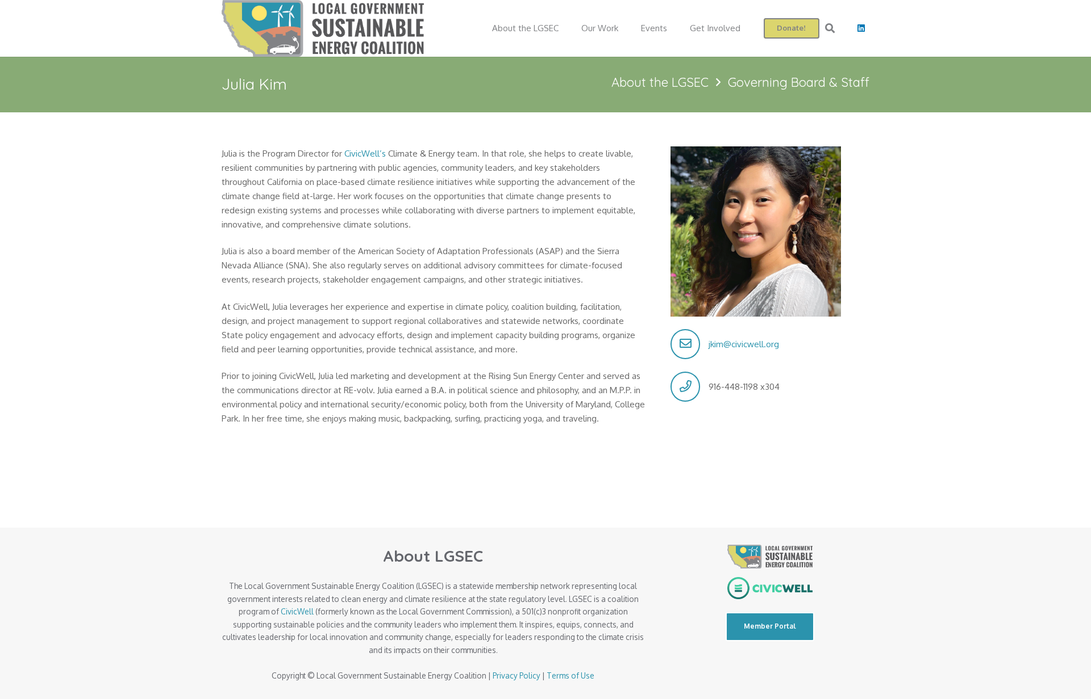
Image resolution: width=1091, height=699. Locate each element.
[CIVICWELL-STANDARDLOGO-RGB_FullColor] (770, 588)
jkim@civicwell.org (744, 344)
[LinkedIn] (860, 28)
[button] (829, 28)
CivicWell (297, 611)
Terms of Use (570, 675)
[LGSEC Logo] (323, 28)
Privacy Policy (516, 675)
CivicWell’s (365, 153)
